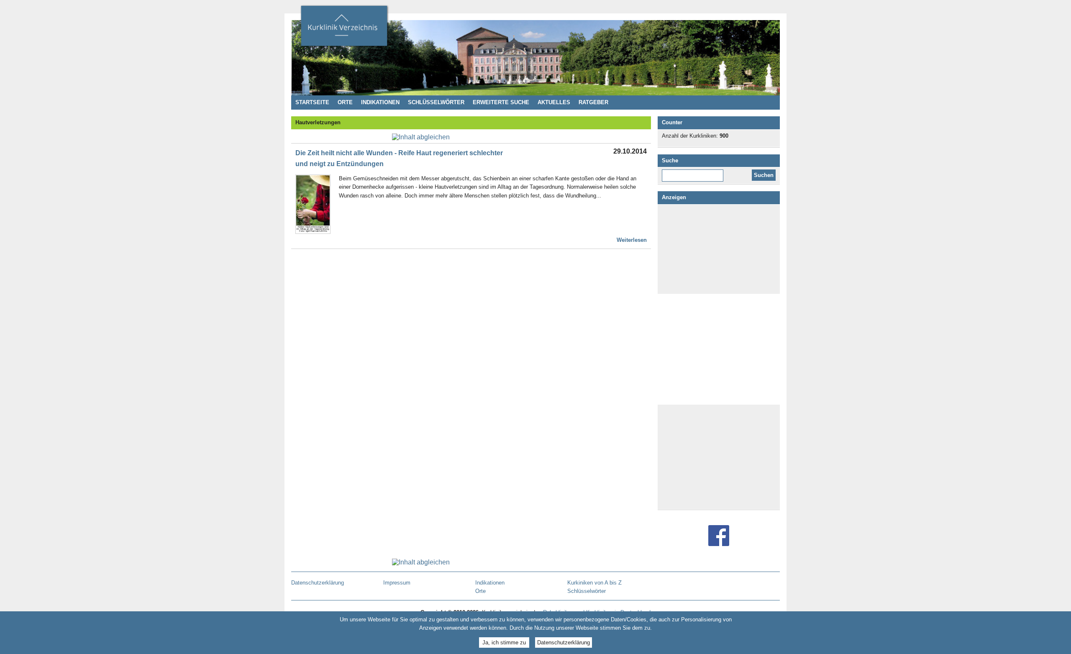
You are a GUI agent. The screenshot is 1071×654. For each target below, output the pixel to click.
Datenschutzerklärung (563, 642)
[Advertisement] (719, 248)
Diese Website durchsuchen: (694, 172)
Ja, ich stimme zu (504, 642)
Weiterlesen (632, 240)
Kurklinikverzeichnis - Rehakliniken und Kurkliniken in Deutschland (344, 28)
